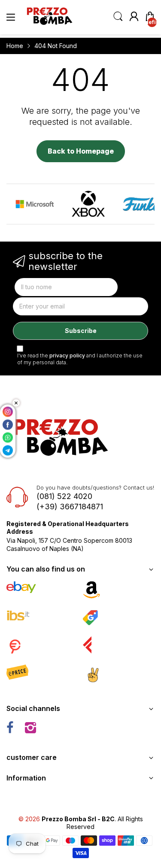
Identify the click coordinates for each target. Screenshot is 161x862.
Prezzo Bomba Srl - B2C (78, 819)
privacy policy (67, 355)
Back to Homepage (81, 151)
